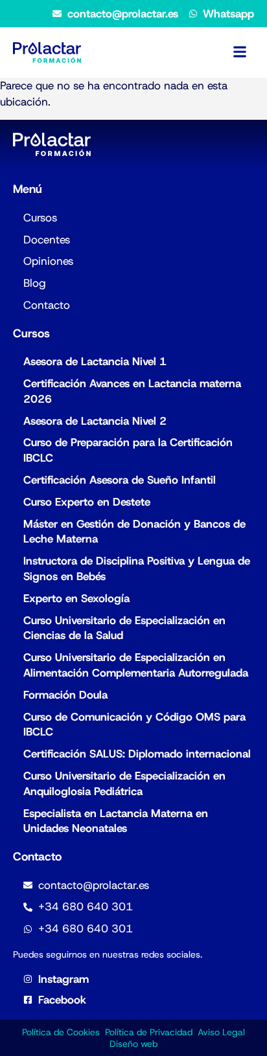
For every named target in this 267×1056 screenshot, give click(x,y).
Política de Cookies (61, 1032)
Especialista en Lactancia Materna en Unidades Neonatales (115, 821)
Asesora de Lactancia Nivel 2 (95, 421)
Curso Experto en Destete (86, 502)
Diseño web (133, 1044)
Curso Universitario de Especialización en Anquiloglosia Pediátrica (124, 783)
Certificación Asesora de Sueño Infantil (119, 480)
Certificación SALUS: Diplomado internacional (137, 754)
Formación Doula (65, 695)
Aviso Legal (221, 1032)
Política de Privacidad (148, 1032)
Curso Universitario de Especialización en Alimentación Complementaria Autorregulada (135, 665)
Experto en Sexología (76, 598)
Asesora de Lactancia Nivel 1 (95, 361)
